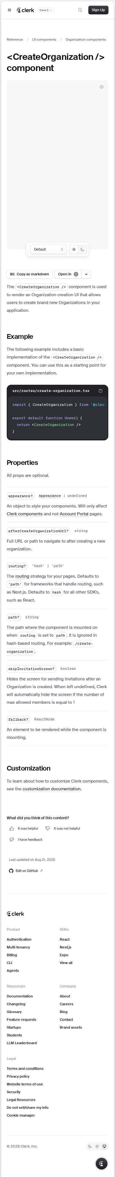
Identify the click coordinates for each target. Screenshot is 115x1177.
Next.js (65, 947)
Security (13, 1092)
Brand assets (71, 1027)
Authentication (19, 939)
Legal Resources (21, 1100)
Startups (14, 1027)
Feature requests (21, 1019)
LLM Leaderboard (22, 1043)
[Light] (97, 1146)
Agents (13, 970)
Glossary (14, 1012)
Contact (66, 1019)
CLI (9, 963)
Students (14, 1035)
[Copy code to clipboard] (100, 391)
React (65, 939)
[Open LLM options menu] (86, 274)
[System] (104, 1146)
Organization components (86, 39)
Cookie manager (21, 1115)
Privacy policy (18, 1076)
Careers (66, 1004)
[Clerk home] (15, 913)
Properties (22, 462)
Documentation (20, 996)
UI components (44, 39)
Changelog (16, 1004)
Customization (28, 768)
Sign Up (98, 10)
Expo (64, 955)
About (65, 996)
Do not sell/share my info (28, 1107)
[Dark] (90, 1146)
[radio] (74, 249)
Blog (64, 1012)
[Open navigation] (9, 10)
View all (66, 963)
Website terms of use (25, 1084)
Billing (12, 955)
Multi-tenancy (18, 947)
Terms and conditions (25, 1068)
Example (20, 336)
